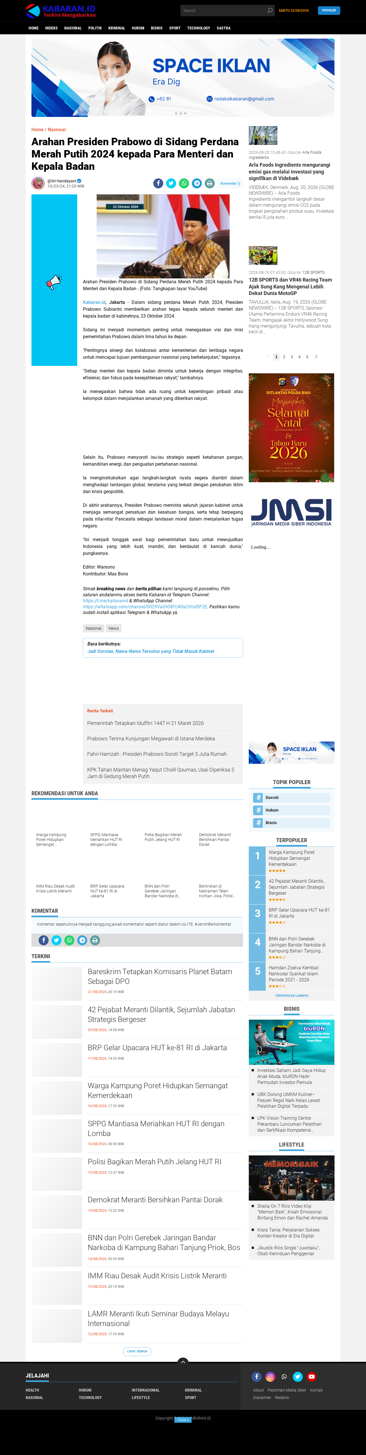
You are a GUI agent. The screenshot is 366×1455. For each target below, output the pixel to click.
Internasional (146, 1390)
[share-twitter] (171, 183)
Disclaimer (262, 1397)
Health (32, 1390)
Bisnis (157, 28)
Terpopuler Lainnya (291, 996)
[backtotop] (183, 1363)
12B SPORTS (313, 272)
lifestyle (141, 1397)
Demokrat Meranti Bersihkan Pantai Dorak (155, 1199)
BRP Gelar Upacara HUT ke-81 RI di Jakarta (157, 1047)
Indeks (51, 28)
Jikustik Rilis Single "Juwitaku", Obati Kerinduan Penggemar (288, 1251)
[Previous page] (267, 357)
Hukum (138, 28)
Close (183, 1420)
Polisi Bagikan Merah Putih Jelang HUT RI (155, 1161)
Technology (198, 28)
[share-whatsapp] (184, 183)
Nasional (73, 28)
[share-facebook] (158, 183)
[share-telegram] (197, 183)
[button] (176, 113)
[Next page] (316, 357)
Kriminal (116, 28)
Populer (329, 10)
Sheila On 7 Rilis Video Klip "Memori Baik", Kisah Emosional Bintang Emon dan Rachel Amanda (292, 1212)
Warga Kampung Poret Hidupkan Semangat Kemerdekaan (158, 1090)
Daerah (272, 797)
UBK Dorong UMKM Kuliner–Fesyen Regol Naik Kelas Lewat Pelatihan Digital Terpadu (288, 1100)
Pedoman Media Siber (287, 1390)
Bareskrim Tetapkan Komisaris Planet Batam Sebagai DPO (160, 976)
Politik (95, 28)
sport (175, 28)
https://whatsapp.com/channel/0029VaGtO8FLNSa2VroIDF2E (145, 606)
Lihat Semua (137, 1351)
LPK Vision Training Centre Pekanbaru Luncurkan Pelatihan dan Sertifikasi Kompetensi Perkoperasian (289, 1124)
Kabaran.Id (94, 302)
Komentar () (230, 183)
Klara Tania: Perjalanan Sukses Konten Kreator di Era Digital (288, 1233)
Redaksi (282, 1397)
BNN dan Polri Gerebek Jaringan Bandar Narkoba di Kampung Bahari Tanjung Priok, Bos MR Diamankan (164, 1247)
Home (34, 28)
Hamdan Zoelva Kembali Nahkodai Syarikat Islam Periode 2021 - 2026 (294, 973)
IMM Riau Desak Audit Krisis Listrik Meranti (157, 1275)
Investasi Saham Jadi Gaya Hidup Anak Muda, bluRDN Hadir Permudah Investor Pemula (291, 1076)
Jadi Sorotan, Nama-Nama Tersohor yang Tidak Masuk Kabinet (150, 651)
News (114, 628)
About (258, 1390)
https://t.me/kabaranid (105, 600)
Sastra (223, 28)
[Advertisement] (163, 427)
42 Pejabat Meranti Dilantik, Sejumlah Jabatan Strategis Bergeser (161, 1014)
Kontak (316, 1390)
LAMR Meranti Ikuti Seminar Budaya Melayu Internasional (158, 1319)
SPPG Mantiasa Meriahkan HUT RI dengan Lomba (156, 1128)
